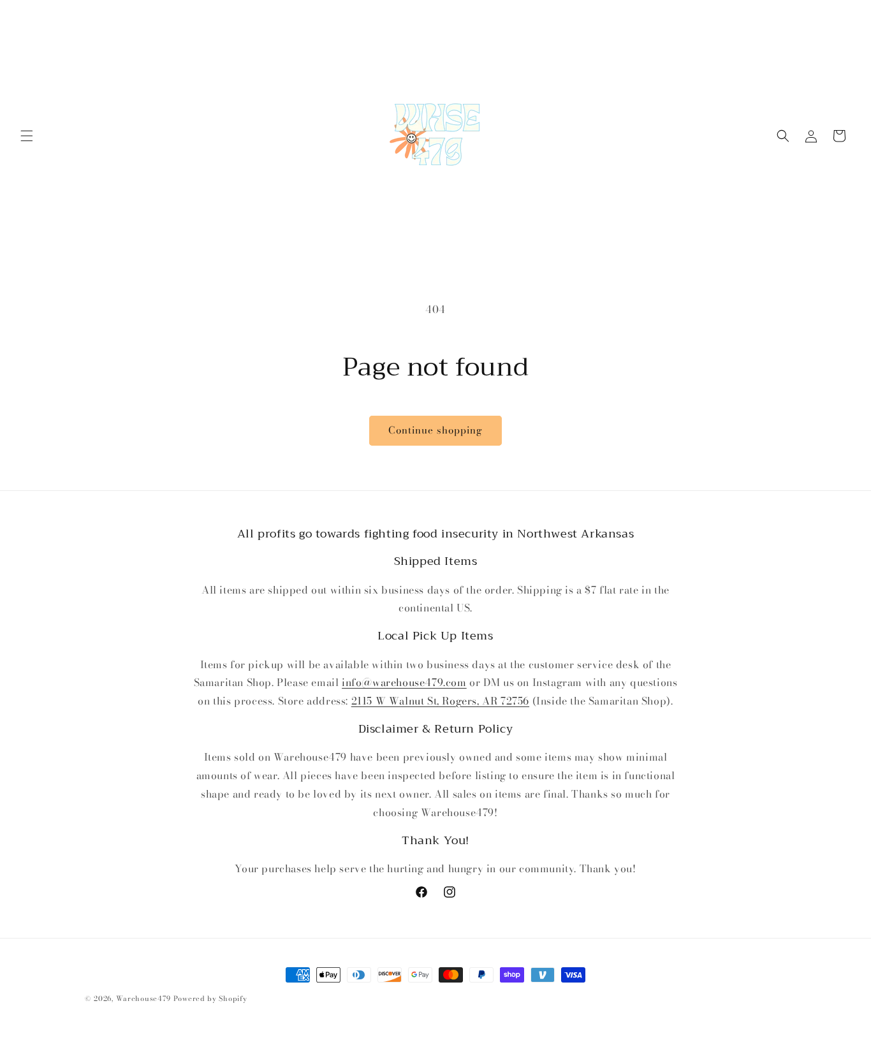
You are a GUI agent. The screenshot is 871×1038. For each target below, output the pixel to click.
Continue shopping (435, 430)
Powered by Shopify (210, 998)
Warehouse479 (143, 998)
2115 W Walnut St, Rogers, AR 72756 (440, 700)
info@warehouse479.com (404, 682)
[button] (27, 136)
